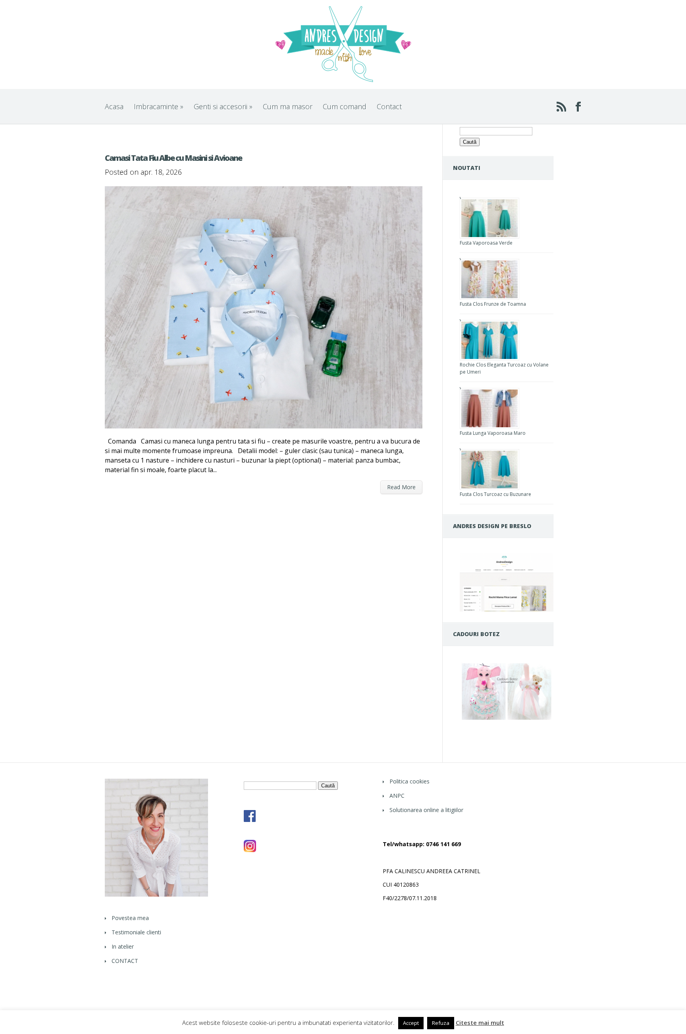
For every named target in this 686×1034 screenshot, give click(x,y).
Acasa (114, 106)
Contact (389, 106)
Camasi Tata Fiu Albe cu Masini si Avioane (173, 157)
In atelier (123, 946)
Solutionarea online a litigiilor (426, 810)
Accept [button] (411, 1022)
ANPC (397, 795)
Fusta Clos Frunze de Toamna (493, 304)
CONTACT (125, 961)
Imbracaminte (158, 106)
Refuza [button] (440, 1022)
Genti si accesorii (223, 106)
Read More (401, 487)
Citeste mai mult (480, 1023)
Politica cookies (409, 781)
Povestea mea (130, 918)
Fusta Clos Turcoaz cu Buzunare (495, 494)
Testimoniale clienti (136, 932)
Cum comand (344, 106)
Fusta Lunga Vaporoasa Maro (493, 433)
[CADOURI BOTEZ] (506, 719)
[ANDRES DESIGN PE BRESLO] (506, 609)
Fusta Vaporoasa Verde (486, 242)
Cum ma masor (287, 106)
